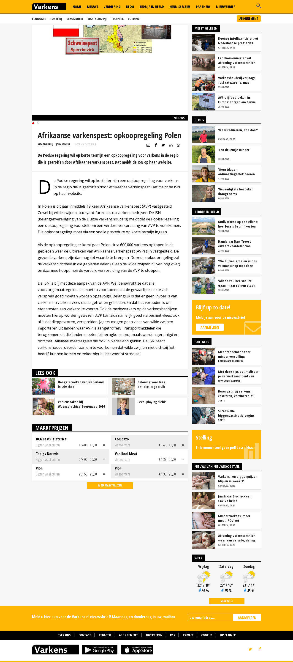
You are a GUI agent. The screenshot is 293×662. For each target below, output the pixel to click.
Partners (203, 6)
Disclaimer (228, 635)
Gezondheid (74, 18)
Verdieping (112, 6)
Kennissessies (179, 6)
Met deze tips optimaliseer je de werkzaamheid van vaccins (238, 373)
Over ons (64, 635)
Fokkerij (56, 18)
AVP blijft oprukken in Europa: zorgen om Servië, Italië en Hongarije (237, 99)
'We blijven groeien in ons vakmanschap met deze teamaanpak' (237, 263)
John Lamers (63, 144)
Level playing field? (152, 401)
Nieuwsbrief (225, 6)
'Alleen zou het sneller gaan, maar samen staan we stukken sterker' (236, 283)
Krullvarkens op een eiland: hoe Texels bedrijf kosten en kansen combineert (238, 223)
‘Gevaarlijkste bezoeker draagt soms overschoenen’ (235, 191)
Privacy (188, 635)
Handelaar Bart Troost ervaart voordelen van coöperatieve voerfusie (235, 243)
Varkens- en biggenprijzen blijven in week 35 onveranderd (237, 478)
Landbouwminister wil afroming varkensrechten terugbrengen (236, 60)
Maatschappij (97, 18)
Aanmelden (210, 327)
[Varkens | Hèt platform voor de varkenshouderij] (49, 7)
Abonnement (248, 18)
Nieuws (92, 6)
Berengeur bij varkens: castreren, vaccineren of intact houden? (236, 393)
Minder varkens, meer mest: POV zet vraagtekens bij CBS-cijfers (238, 518)
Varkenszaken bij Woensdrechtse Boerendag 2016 (81, 404)
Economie (39, 18)
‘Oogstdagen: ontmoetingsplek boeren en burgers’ (236, 171)
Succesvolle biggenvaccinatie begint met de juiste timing (236, 413)
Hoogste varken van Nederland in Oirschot (81, 384)
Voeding (134, 18)
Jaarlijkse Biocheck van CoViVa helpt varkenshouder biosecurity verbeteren (237, 498)
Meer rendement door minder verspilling (234, 354)
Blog (130, 6)
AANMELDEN (247, 617)
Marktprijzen (51, 427)
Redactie (105, 635)
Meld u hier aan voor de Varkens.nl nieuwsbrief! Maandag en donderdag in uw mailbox (104, 616)
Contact (85, 635)
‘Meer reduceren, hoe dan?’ (238, 130)
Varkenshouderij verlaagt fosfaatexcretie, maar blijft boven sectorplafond (237, 80)
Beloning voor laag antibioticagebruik (151, 384)
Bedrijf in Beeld (151, 6)
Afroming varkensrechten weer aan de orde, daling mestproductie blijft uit (236, 537)
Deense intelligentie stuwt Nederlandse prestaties (238, 40)
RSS (172, 635)
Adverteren (154, 635)
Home (77, 6)
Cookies (206, 635)
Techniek (117, 18)
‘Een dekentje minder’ (234, 149)
